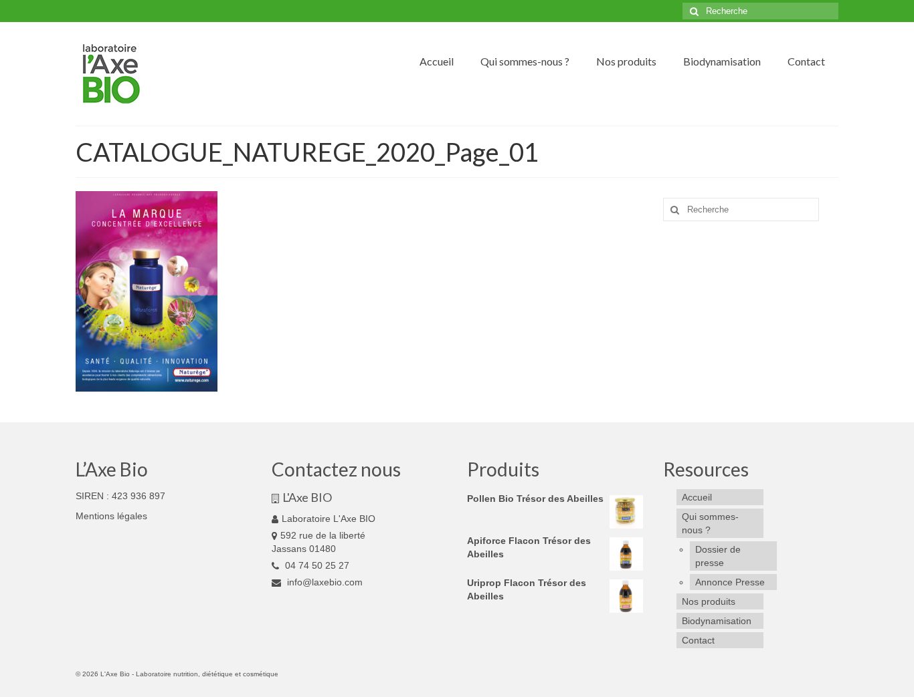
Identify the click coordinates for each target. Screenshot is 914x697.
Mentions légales (111, 516)
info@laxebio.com (323, 582)
